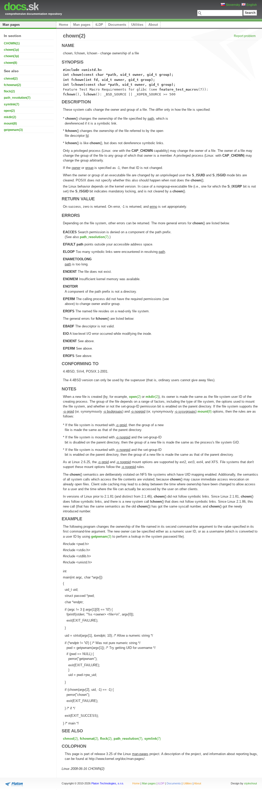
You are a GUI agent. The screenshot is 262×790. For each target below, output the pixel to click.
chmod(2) (11, 78)
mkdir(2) (10, 117)
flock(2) (9, 91)
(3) (101, 536)
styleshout (250, 783)
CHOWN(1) (12, 43)
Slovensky (232, 5)
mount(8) (10, 123)
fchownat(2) (12, 85)
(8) (205, 411)
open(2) (9, 110)
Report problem (245, 36)
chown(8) (10, 62)
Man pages (11, 25)
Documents (117, 25)
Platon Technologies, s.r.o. (107, 783)
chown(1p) (11, 49)
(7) (94, 237)
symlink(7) (11, 104)
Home (63, 25)
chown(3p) (11, 56)
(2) (135, 397)
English (251, 5)
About (153, 25)
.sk (21, 7)
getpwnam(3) (13, 129)
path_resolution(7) (17, 97)
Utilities (137, 25)
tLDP (99, 25)
